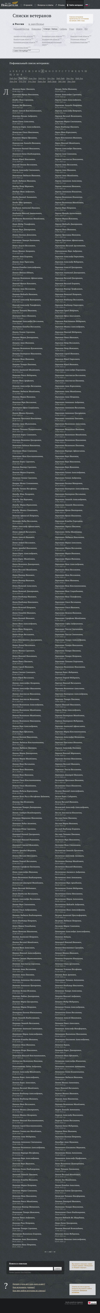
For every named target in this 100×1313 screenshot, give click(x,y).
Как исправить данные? (24, 1287)
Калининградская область (24, 42)
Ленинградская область (52, 36)
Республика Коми (21, 47)
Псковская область (78, 39)
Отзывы (61, 5)
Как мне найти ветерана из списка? (29, 1290)
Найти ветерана (76, 5)
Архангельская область (23, 36)
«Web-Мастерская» (71, 1304)
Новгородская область (79, 36)
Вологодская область (22, 39)
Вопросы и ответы (45, 5)
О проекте (28, 5)
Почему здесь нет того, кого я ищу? (29, 1284)
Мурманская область (50, 39)
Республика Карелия (79, 42)
